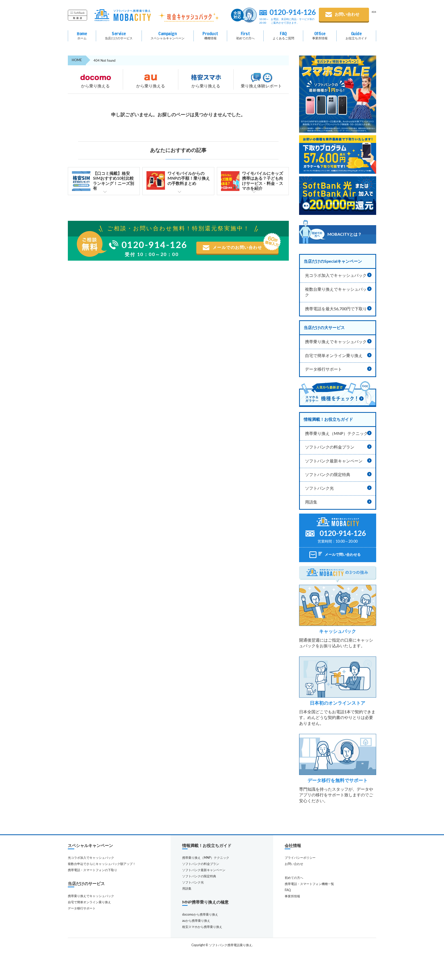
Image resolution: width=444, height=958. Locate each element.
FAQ (288, 890)
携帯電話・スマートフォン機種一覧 (309, 884)
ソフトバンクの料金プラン (329, 447)
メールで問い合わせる (343, 554)
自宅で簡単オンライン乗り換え (334, 356)
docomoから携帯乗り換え (200, 914)
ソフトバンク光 (319, 488)
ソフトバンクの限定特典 (327, 475)
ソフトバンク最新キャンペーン (334, 461)
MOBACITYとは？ (344, 234)
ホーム (82, 35)
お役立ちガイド (356, 35)
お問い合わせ (347, 14)
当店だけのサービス (119, 35)
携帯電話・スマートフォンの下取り (92, 870)
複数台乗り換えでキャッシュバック (336, 292)
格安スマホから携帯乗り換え (202, 926)
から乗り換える (95, 86)
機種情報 (210, 35)
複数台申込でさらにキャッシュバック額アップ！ (102, 863)
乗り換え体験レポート (261, 86)
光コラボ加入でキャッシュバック (336, 275)
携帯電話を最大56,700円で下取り (336, 309)
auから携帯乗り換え (196, 920)
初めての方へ (245, 35)
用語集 (311, 502)
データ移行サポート (323, 369)
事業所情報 (320, 35)
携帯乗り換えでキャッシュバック (336, 342)
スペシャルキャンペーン (167, 35)
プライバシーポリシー (300, 857)
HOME (77, 60)
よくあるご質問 (283, 35)
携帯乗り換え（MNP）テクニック (336, 434)
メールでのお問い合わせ (237, 247)
